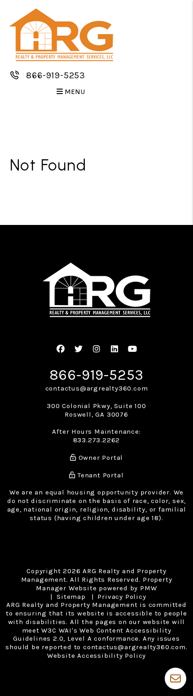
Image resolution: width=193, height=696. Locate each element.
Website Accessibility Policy (96, 655)
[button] (61, 349)
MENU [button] (74, 92)
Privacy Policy (121, 597)
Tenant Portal (99, 475)
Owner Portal (99, 458)
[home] (61, 34)
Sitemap (71, 597)
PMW (148, 588)
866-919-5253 (55, 75)
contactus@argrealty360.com (96, 388)
